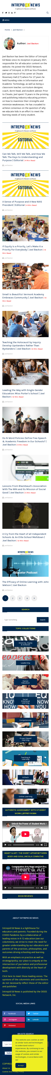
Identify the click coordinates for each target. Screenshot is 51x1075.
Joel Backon (9, 165)
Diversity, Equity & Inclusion (25, 644)
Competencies (25, 720)
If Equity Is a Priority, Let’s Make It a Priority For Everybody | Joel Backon (24, 249)
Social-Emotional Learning (25, 701)
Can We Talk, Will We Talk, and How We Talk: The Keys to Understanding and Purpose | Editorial (23, 157)
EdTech (25, 777)
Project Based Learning (25, 739)
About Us (6, 1068)
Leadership (25, 663)
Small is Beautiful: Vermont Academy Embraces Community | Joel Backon (24, 297)
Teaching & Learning (25, 758)
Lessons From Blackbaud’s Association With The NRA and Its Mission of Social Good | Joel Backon (24, 489)
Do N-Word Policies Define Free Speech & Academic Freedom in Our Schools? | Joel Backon (24, 441)
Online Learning (25, 796)
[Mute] (42, 845)
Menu (6, 20)
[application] (25, 834)
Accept (21, 1065)
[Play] (5, 845)
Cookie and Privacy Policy (13, 1071)
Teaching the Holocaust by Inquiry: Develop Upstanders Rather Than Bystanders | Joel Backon (22, 345)
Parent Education (25, 682)
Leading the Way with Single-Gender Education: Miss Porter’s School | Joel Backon (23, 393)
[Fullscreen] (45, 845)
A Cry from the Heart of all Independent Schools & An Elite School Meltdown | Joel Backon (24, 537)
